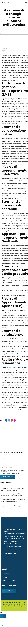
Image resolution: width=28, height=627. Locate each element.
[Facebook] (6, 420)
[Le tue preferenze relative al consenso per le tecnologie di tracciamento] (2, 625)
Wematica (14, 608)
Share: (1, 420)
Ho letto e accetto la (6, 473)
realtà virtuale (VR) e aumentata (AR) (14, 367)
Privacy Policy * (15, 473)
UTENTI (5, 577)
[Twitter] (9, 420)
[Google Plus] (12, 420)
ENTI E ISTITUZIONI (9, 580)
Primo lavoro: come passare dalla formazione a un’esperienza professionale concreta (14, 494)
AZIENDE (6, 574)
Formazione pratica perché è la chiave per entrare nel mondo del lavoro (13, 500)
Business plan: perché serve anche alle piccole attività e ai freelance (12, 489)
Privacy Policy (15, 604)
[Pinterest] (15, 420)
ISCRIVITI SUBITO (8, 476)
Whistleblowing (11, 606)
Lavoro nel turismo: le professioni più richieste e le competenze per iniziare (11, 506)
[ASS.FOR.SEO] (6, 2)
